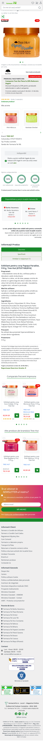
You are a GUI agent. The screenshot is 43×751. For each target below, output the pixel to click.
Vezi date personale (18, 514)
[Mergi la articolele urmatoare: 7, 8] (23, 223)
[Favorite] (33, 3)
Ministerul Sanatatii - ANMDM (12, 595)
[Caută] (39, 7)
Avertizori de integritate (9, 583)
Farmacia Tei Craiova (10, 638)
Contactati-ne (6, 563)
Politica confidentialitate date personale (15, 580)
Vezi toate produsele (33, 72)
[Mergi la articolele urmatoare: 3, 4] (17, 223)
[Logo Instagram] (23, 713)
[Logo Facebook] (16, 713)
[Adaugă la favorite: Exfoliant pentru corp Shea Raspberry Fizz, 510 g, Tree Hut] (4, 438)
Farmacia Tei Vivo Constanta (13, 621)
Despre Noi (5, 571)
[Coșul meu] (37, 3)
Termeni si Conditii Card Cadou (12, 533)
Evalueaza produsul (7, 102)
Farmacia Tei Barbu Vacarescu (14, 609)
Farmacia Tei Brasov (10, 635)
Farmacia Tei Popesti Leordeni (14, 630)
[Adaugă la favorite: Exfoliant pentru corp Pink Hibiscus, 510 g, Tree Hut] (24, 438)
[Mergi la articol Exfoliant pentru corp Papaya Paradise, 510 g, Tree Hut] (20, 62)
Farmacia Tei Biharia (10, 627)
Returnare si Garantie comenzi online (14, 548)
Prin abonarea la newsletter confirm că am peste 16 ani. (22, 498)
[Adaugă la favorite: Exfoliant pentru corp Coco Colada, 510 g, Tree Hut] (4, 384)
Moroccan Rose (28, 412)
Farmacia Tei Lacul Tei (11, 618)
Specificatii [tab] (21, 254)
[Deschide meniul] (3, 3)
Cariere (3, 574)
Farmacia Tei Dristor (10, 615)
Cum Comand (6, 539)
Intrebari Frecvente (8, 554)
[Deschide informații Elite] (5, 387)
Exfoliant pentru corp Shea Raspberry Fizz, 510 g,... (11, 458)
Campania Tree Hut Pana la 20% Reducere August (22, 82)
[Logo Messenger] (19, 713)
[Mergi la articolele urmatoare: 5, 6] (20, 223)
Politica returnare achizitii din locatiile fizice (16, 551)
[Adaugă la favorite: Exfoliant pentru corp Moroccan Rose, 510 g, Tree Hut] (24, 384)
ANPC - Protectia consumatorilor (13, 601)
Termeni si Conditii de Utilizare (12, 530)
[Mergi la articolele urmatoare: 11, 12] (28, 223)
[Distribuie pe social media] (3, 16)
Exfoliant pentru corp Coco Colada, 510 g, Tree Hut (11, 404)
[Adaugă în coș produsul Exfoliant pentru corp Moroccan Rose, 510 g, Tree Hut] (37, 415)
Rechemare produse (8, 560)
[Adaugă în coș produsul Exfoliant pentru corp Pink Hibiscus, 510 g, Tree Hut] (37, 470)
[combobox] (21, 7)
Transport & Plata (7, 545)
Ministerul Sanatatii (8, 592)
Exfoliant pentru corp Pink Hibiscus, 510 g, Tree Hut (31, 458)
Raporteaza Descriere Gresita (13, 368)
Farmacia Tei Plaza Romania (13, 612)
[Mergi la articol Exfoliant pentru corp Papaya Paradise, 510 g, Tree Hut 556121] (23, 62)
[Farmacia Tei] (11, 3)
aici (14, 163)
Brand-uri (4, 557)
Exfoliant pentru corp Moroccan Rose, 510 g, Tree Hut (31, 404)
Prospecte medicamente (10, 589)
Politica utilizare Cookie (9, 577)
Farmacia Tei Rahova (10, 624)
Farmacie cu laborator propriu (12, 542)
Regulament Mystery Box (10, 536)
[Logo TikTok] (26, 713)
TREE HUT (10, 136)
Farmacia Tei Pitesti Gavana (13, 633)
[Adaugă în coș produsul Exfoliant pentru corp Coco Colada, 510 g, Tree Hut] (17, 415)
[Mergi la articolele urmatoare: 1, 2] (15, 223)
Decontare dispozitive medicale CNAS (14, 586)
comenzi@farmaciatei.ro (12, 654)
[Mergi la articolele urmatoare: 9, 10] (25, 223)
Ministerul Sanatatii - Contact (11, 598)
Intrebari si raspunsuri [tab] (22, 259)
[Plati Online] (21, 717)
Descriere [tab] (21, 250)
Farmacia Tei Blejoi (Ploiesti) (13, 641)
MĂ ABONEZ (21, 509)
